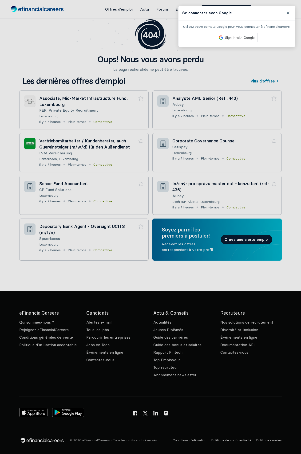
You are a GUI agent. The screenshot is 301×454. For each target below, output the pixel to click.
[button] (150, 227)
